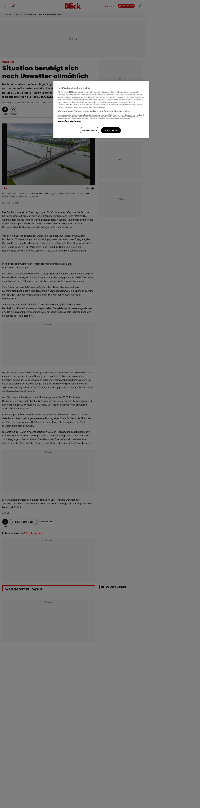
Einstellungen (89, 130)
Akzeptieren (111, 130)
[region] (101, 109)
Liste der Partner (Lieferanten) (70, 121)
